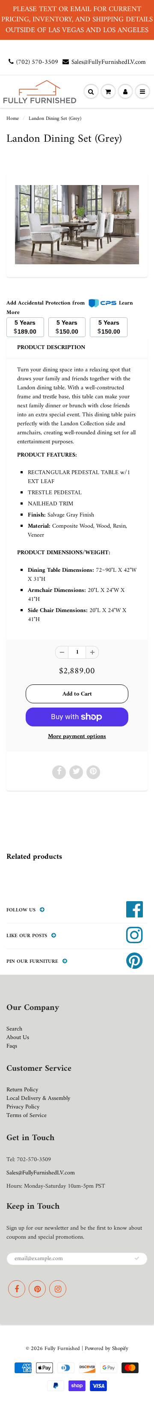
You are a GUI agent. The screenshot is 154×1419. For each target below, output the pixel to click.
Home (12, 118)
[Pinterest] (37, 1288)
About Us (17, 1037)
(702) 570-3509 (37, 62)
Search (14, 1029)
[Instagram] (57, 1288)
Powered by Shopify (106, 1348)
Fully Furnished (63, 1348)
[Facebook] (16, 1288)
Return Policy (22, 1089)
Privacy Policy (22, 1107)
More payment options (77, 736)
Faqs (11, 1046)
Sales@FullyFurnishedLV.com (108, 62)
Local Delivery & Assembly (38, 1098)
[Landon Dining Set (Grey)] (77, 224)
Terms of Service (26, 1115)
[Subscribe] (137, 1258)
